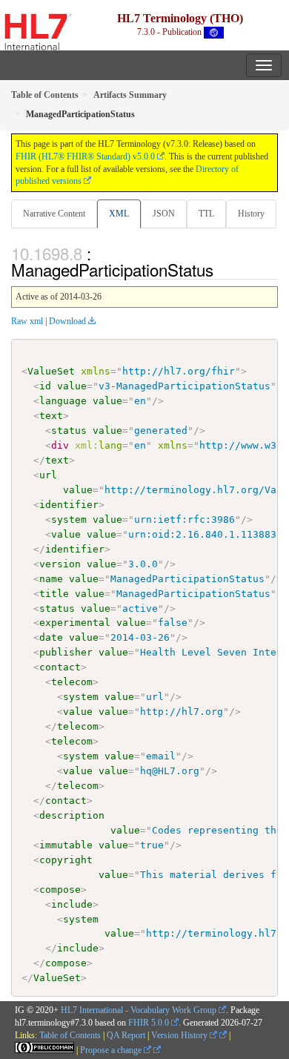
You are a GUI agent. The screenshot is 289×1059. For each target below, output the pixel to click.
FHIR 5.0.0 (148, 1022)
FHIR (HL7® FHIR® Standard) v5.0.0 (85, 156)
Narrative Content (54, 213)
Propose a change (112, 1050)
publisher (66, 652)
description (71, 815)
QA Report (126, 1035)
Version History (180, 1035)
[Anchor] (221, 269)
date (51, 637)
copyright (66, 859)
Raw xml (27, 321)
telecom (72, 681)
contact (60, 667)
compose (60, 889)
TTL (206, 213)
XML (119, 213)
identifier (69, 504)
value (72, 386)
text (51, 415)
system (69, 519)
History (251, 213)
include (72, 904)
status (69, 430)
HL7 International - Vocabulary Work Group (138, 1010)
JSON (164, 213)
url (48, 475)
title (54, 593)
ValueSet (51, 371)
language (63, 400)
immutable (66, 845)
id (45, 386)
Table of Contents (70, 1035)
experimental (74, 622)
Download (67, 321)
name (51, 578)
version (60, 564)
